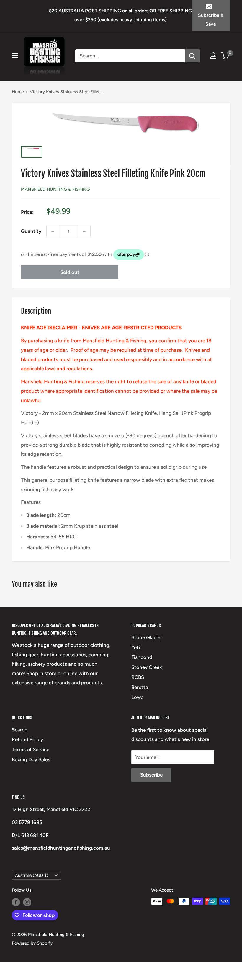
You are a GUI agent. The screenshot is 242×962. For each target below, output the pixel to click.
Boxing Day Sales (31, 759)
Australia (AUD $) (31, 875)
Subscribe (151, 775)
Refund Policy (27, 739)
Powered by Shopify (32, 943)
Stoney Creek (146, 667)
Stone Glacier (146, 637)
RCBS (137, 677)
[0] (225, 55)
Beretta (139, 687)
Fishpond (141, 657)
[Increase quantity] (84, 231)
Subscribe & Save (210, 19)
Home (18, 91)
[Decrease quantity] (53, 231)
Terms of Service (30, 749)
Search (19, 730)
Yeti (135, 647)
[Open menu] (15, 55)
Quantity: (32, 231)
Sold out (69, 272)
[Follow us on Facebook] (16, 902)
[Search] (192, 55)
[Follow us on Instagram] (27, 902)
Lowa (137, 697)
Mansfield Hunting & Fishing (55, 189)
